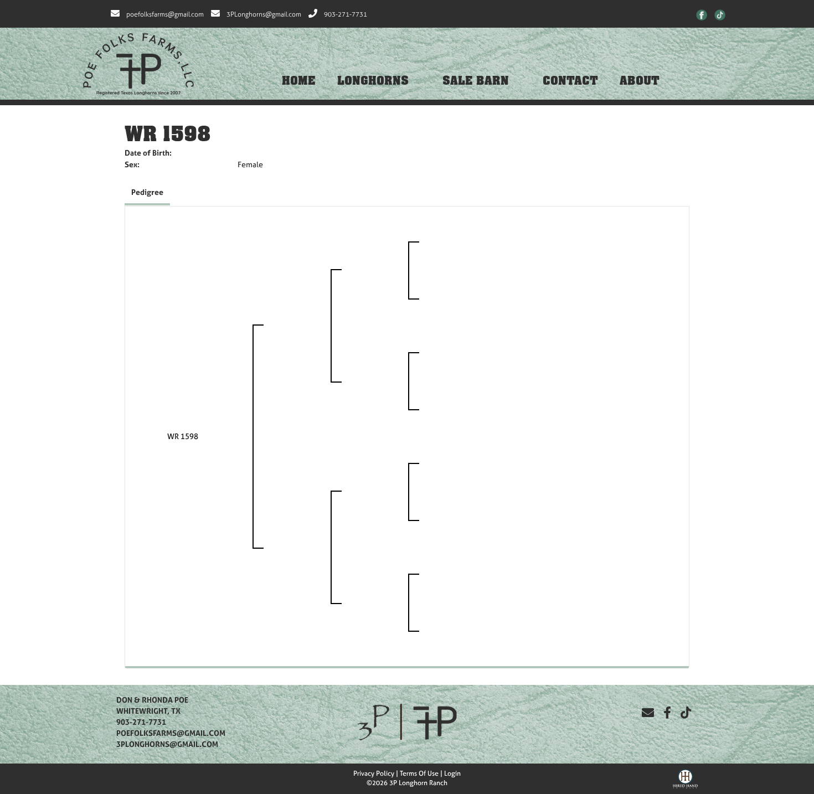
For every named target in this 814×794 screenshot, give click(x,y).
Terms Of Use (419, 773)
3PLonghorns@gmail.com (263, 14)
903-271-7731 (345, 14)
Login (452, 773)
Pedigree (147, 192)
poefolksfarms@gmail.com (165, 14)
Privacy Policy (373, 773)
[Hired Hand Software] (685, 777)
